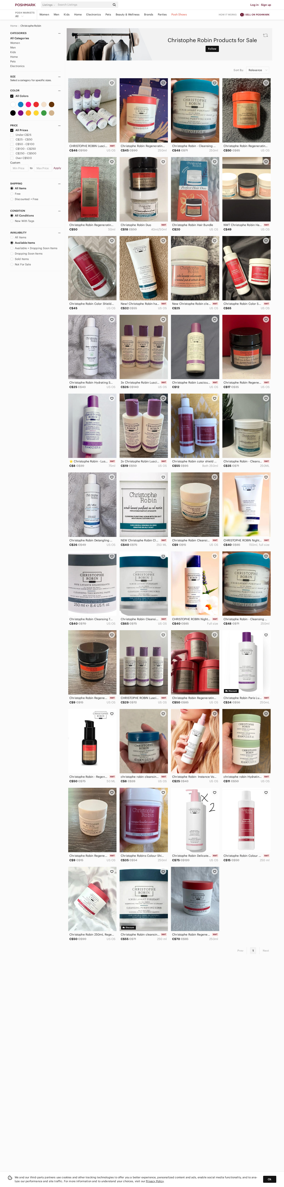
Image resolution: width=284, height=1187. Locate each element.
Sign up (266, 5)
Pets (108, 14)
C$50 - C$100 (25, 144)
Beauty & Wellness (128, 14)
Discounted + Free (26, 199)
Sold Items (22, 259)
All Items (20, 188)
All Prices (21, 130)
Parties (162, 14)
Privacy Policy (154, 1181)
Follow (212, 48)
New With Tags (24, 221)
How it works (228, 14)
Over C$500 (24, 158)
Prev (240, 950)
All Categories (19, 38)
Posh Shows (179, 14)
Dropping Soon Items (29, 253)
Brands (148, 14)
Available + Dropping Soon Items (36, 248)
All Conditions (24, 215)
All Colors (22, 96)
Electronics (93, 14)
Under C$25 (23, 135)
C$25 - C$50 (24, 139)
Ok (269, 1179)
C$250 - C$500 (26, 153)
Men (56, 14)
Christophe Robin (30, 25)
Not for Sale (23, 264)
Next (266, 950)
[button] (49, 5)
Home (78, 14)
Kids (67, 14)
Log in (254, 5)
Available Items (25, 243)
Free (18, 193)
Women (44, 14)
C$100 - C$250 (26, 148)
